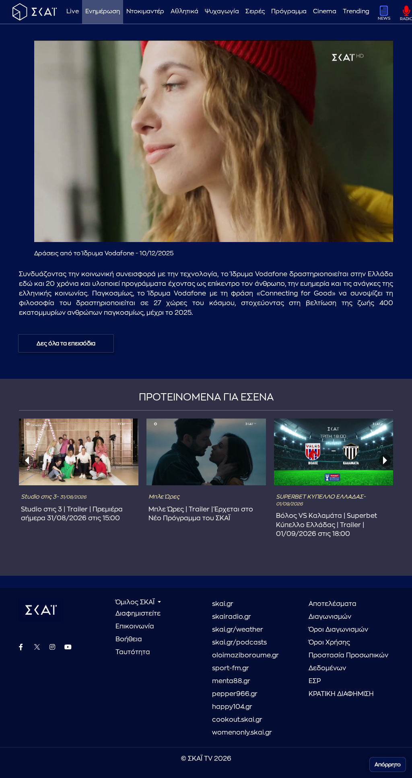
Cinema (324, 11)
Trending (356, 11)
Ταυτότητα (132, 652)
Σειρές (255, 11)
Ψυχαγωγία (222, 11)
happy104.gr (232, 707)
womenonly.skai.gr (242, 732)
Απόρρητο (388, 764)
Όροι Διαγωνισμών (338, 629)
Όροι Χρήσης (329, 642)
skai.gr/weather (237, 629)
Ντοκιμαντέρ (145, 11)
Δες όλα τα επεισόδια (66, 343)
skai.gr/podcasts (239, 642)
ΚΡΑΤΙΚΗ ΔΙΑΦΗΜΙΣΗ (341, 694)
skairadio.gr (231, 617)
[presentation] (27, 460)
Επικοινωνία (134, 626)
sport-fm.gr (230, 668)
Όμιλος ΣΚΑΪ (135, 602)
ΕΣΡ (315, 681)
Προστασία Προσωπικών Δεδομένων (348, 661)
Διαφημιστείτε (138, 613)
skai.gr (222, 604)
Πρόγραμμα (289, 11)
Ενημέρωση (102, 11)
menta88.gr (231, 681)
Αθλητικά (184, 11)
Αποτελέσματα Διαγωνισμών (332, 610)
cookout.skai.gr (237, 719)
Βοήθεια (128, 639)
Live (72, 11)
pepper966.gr (235, 694)
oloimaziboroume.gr (245, 655)
